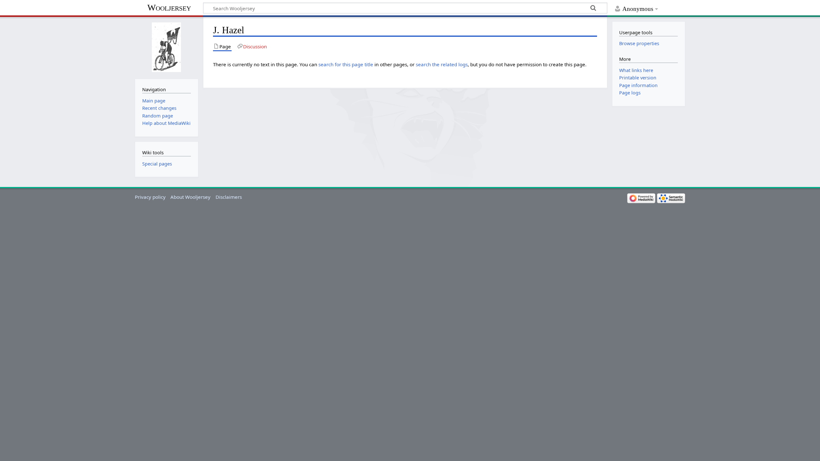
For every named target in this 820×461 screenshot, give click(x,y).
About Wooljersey (190, 197)
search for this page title (345, 64)
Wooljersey (169, 7)
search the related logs (442, 64)
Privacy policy (150, 197)
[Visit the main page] (166, 47)
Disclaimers (229, 197)
